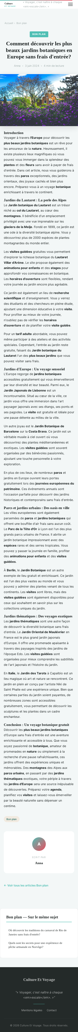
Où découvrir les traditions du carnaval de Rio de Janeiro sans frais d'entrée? (38, 932)
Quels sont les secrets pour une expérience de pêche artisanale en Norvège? (35, 944)
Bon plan (21, 23)
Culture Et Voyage (39, 979)
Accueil (9, 23)
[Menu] (70, 4)
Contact (52, 1010)
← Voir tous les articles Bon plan (26, 885)
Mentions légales (31, 1010)
